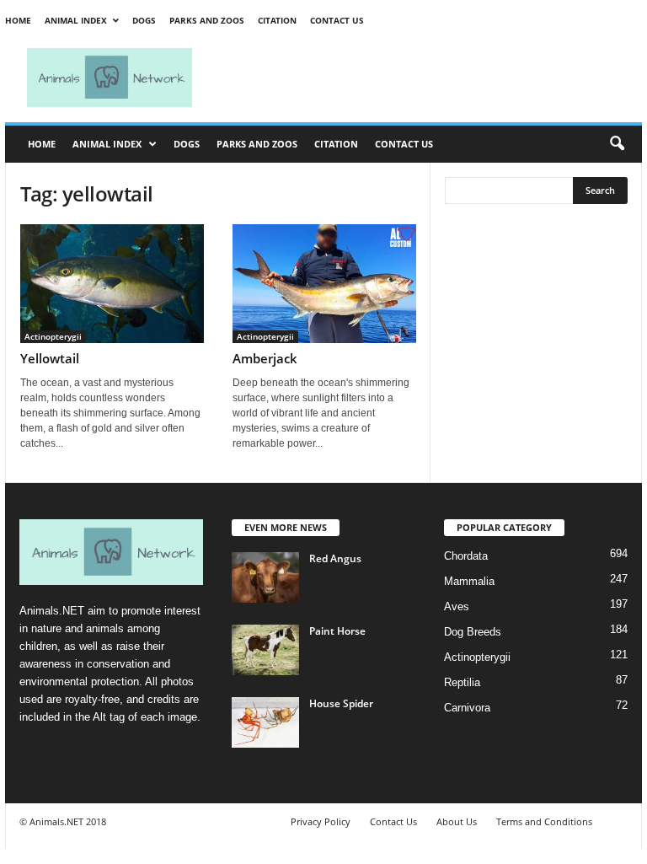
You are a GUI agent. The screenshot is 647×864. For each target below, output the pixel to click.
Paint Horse (337, 631)
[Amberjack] (324, 283)
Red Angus (335, 558)
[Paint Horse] (265, 650)
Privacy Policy (320, 821)
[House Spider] (265, 722)
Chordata (466, 556)
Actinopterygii (53, 336)
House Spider (341, 703)
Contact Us (337, 20)
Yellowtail (49, 358)
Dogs (144, 20)
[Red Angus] (265, 577)
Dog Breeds (472, 631)
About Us (456, 821)
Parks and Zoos (206, 20)
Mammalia (469, 581)
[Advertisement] (428, 77)
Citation (277, 20)
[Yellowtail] (112, 283)
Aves (456, 606)
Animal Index (76, 20)
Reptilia (462, 682)
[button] (616, 144)
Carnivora (467, 707)
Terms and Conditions (544, 821)
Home (18, 20)
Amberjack (265, 358)
